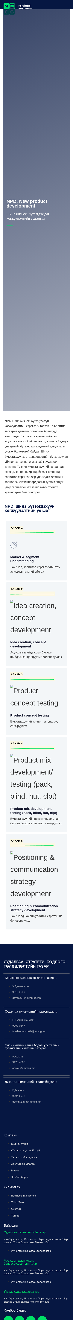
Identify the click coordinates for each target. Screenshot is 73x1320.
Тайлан (15, 1215)
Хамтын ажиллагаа (23, 1163)
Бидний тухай (19, 1143)
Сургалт (16, 1208)
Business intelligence (23, 1195)
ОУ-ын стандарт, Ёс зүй (25, 1150)
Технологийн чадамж (24, 1157)
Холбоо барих (19, 1177)
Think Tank (17, 1202)
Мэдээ (15, 1170)
